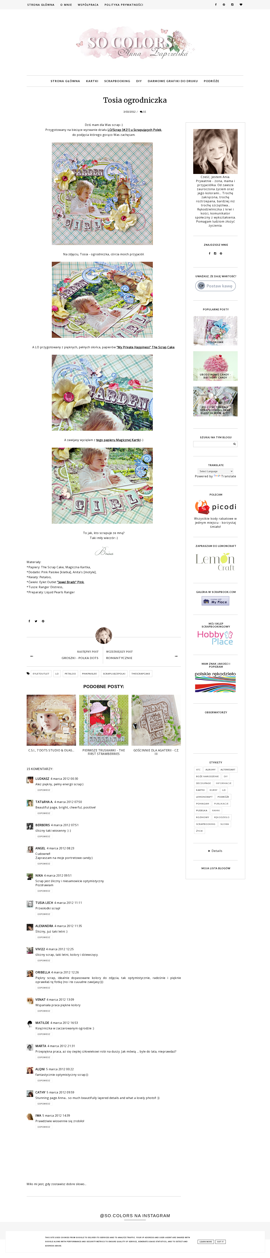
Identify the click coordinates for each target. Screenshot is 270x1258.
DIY (139, 81)
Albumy (211, 769)
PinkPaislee (89, 673)
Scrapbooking (117, 81)
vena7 (40, 1000)
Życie (199, 830)
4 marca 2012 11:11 (68, 903)
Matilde (42, 1023)
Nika (39, 875)
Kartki (92, 81)
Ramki (216, 810)
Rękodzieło (222, 817)
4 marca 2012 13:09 (60, 1000)
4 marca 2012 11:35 (68, 926)
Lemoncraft (204, 796)
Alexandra (44, 926)
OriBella (42, 972)
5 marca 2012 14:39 (56, 1115)
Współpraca (88, 4)
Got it (220, 1242)
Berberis (42, 825)
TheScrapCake (141, 673)
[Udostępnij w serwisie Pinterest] (43, 622)
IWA (38, 1115)
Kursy (213, 790)
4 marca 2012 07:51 (65, 825)
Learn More (206, 1242)
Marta (40, 1046)
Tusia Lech (44, 903)
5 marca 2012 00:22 (60, 1069)
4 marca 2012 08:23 (60, 848)
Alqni (40, 1069)
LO (57, 673)
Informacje (224, 783)
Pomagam (202, 803)
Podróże (211, 81)
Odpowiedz (43, 790)
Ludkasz (42, 779)
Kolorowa (215, 342)
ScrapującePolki (114, 673)
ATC (198, 769)
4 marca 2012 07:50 (68, 802)
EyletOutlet (41, 673)
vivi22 (40, 949)
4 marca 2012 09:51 (58, 875)
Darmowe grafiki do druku (173, 81)
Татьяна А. (44, 802)
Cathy (40, 1092)
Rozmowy (202, 817)
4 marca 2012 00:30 (64, 779)
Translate (228, 476)
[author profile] (104, 636)
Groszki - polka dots (80, 658)
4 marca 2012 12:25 (60, 949)
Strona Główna (41, 4)
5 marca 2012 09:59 (60, 1092)
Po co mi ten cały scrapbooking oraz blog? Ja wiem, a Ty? (215, 410)
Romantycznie (119, 658)
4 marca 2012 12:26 (65, 972)
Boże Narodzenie (207, 776)
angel (40, 848)
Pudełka (201, 810)
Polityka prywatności (124, 4)
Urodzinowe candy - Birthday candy (215, 376)
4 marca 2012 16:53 (64, 1023)
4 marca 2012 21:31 (61, 1046)
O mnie (66, 4)
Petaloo (70, 673)
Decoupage (203, 783)
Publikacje (221, 803)
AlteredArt (228, 769)
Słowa (224, 824)
